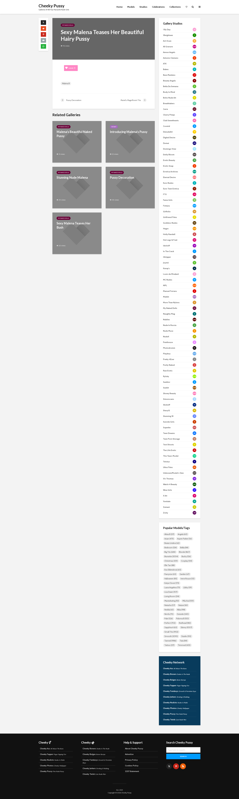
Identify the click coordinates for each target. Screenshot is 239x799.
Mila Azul (188, 601)
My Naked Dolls (67, 25)
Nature (183, 605)
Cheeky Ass (174, 668)
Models (131, 7)
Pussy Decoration (122, 177)
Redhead (185, 623)
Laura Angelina (172, 587)
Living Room (171, 596)
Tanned (170, 640)
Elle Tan (169, 565)
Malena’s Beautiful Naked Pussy (74, 134)
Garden (184, 574)
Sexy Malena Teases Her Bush (74, 225)
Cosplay (186, 561)
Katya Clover (171, 583)
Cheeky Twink (174, 719)
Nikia (181, 609)
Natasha (169, 605)
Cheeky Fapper (176, 685)
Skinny (186, 627)
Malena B (66, 83)
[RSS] (183, 766)
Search (183, 756)
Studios (143, 7)
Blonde (184, 552)
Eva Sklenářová (172, 569)
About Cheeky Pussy (134, 748)
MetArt (113, 127)
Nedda (169, 609)
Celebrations (158, 7)
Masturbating (171, 601)
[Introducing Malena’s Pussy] (130, 141)
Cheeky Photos (176, 708)
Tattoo (169, 645)
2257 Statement (132, 771)
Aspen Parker (184, 538)
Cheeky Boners (176, 674)
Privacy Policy (131, 760)
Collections (175, 7)
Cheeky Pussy (51, 5)
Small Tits (171, 632)
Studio (186, 636)
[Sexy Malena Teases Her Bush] (77, 233)
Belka (184, 547)
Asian (169, 538)
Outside (183, 614)
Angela (182, 534)
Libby (187, 587)
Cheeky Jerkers (176, 697)
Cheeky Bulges (174, 680)
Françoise (170, 574)
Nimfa (168, 614)
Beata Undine (172, 543)
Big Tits (170, 552)
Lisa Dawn (170, 592)
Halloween (170, 578)
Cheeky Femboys (179, 691)
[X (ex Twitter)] (169, 766)
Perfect (170, 623)
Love (72, 68)
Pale (168, 618)
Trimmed (184, 645)
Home (119, 7)
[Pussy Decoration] (130, 187)
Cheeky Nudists (175, 702)
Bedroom (170, 547)
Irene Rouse (187, 578)
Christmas (171, 561)
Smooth (171, 636)
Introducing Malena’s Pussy (128, 132)
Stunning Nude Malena (72, 177)
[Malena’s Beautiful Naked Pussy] (77, 141)
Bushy (186, 556)
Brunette (171, 556)
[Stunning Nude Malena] (77, 187)
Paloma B (182, 618)
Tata (183, 640)
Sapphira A (170, 627)
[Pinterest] (176, 766)
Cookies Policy (131, 765)
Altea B (169, 534)
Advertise (129, 754)
